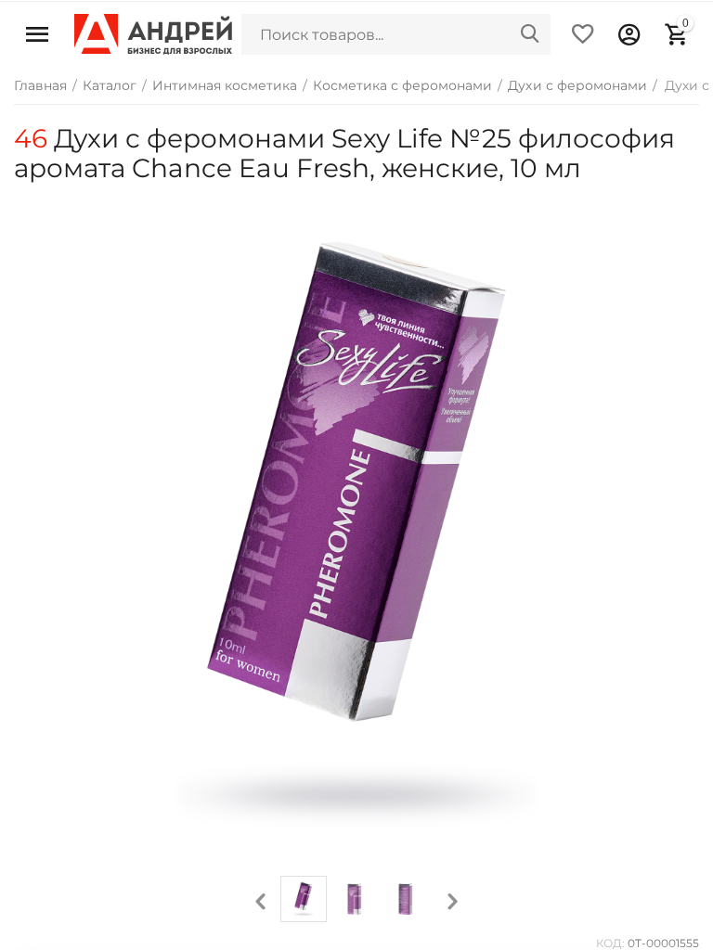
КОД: (610, 943)
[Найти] (530, 34)
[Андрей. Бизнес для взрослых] (153, 33)
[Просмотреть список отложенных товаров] (583, 34)
